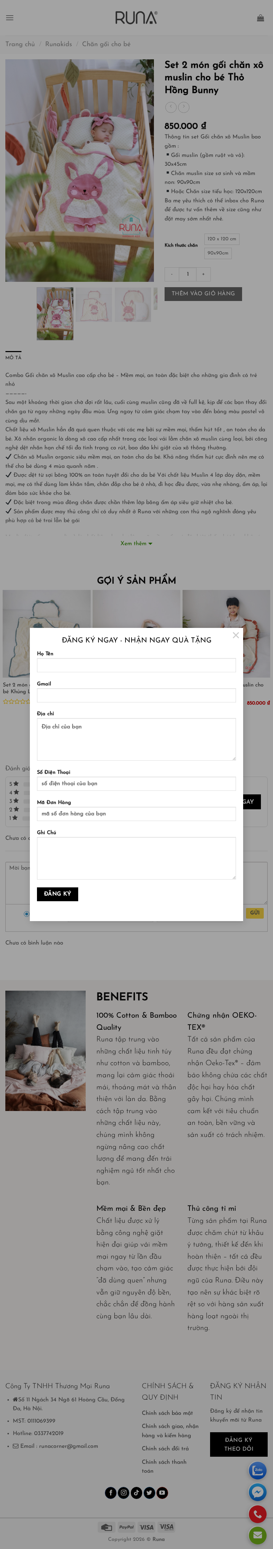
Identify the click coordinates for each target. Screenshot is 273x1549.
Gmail (44, 684)
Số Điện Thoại (53, 772)
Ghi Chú (46, 833)
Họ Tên (45, 654)
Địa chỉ (45, 714)
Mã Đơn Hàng (54, 802)
